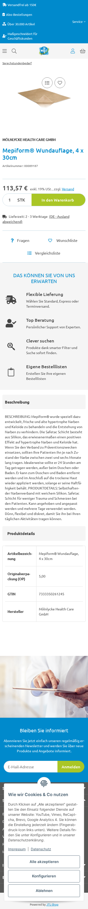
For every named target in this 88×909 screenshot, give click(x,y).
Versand (68, 189)
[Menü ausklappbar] (4, 51)
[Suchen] (14, 51)
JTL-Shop (52, 904)
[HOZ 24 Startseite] (44, 50)
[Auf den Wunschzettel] (60, 82)
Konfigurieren (44, 876)
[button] (79, 21)
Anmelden (71, 766)
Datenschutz (41, 849)
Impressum (17, 849)
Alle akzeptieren (44, 861)
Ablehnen (44, 890)
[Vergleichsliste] (47, 82)
